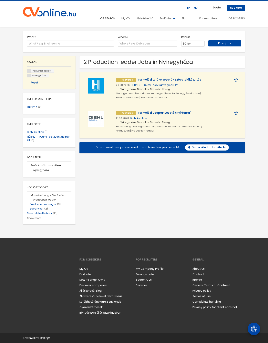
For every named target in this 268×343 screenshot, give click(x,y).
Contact (198, 274)
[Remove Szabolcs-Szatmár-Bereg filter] (29, 165)
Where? (123, 37)
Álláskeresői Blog (90, 291)
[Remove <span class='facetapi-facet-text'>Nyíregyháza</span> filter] (29, 75)
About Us (198, 269)
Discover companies (93, 285)
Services (141, 285)
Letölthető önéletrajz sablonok (100, 302)
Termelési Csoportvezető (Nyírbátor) (165, 113)
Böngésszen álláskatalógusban (100, 313)
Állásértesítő (144, 18)
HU (196, 8)
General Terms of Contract (211, 285)
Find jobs (85, 274)
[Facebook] (26, 269)
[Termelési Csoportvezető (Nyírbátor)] (96, 119)
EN (189, 8)
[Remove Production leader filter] (31, 199)
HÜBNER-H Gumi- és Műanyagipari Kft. (154, 85)
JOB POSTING (236, 18)
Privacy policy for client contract (214, 307)
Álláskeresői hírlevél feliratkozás (100, 296)
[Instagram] (32, 269)
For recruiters (208, 18)
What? (31, 37)
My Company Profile (150, 269)
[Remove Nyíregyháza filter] (31, 170)
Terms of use (201, 296)
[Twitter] (44, 269)
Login (217, 7)
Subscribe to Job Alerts (209, 147)
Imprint (197, 280)
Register (236, 8)
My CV (125, 18)
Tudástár (166, 18)
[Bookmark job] (237, 80)
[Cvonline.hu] (49, 12)
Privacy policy (201, 291)
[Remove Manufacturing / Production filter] (29, 195)
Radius (185, 37)
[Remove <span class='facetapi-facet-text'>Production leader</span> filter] (29, 71)
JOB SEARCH (107, 18)
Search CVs (144, 280)
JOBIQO (45, 338)
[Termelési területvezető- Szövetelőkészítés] (96, 85)
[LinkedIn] (39, 269)
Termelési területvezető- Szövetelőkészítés (169, 80)
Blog (184, 18)
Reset (34, 82)
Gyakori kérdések (91, 307)
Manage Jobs (145, 274)
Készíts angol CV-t (92, 280)
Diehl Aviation (138, 118)
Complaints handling (206, 302)
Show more (34, 218)
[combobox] (70, 44)
